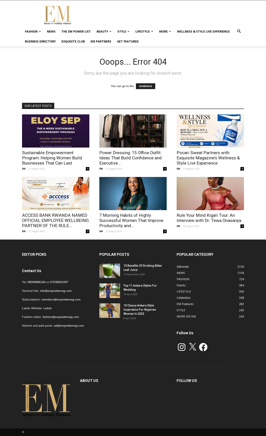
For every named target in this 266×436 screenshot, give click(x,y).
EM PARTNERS (101, 41)
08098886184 (36, 282)
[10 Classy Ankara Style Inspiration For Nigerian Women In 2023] (109, 310)
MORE (163, 31)
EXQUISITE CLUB (73, 41)
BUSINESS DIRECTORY (40, 41)
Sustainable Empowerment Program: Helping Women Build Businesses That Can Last (52, 158)
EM (24, 168)
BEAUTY (102, 31)
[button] (239, 32)
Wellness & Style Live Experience (203, 31)
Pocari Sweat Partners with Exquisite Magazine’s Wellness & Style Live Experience (208, 158)
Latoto (47, 308)
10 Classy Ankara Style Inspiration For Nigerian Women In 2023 (139, 309)
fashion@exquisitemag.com (61, 317)
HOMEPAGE (145, 86)
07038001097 (59, 282)
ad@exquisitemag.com (69, 325)
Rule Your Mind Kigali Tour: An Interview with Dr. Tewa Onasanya (209, 218)
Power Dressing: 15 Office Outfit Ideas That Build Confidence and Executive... (130, 158)
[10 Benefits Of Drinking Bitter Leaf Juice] (109, 271)
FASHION (31, 31)
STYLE (121, 31)
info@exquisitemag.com (56, 290)
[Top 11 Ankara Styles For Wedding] (109, 290)
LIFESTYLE (142, 31)
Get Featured (128, 41)
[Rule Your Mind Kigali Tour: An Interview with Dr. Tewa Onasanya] (210, 193)
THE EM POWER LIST (76, 31)
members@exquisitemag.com (61, 299)
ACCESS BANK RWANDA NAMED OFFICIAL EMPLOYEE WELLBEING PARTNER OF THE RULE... (55, 220)
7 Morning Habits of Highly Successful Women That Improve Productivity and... (131, 220)
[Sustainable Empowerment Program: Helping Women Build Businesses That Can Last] (55, 131)
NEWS (51, 31)
